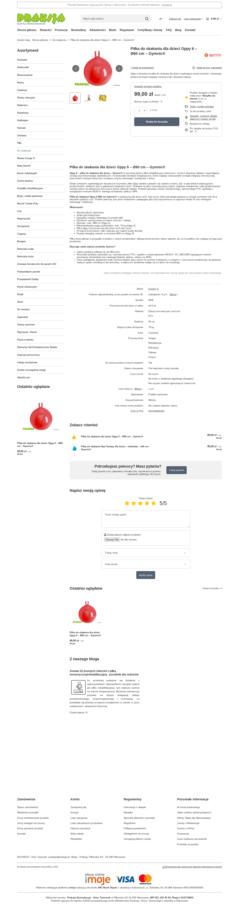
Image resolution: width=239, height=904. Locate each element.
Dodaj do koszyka (157, 121)
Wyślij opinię (146, 575)
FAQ (169, 30)
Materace (22, 105)
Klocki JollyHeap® (27, 173)
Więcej (173, 294)
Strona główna (26, 30)
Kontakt (190, 30)
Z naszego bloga (84, 659)
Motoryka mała (25, 248)
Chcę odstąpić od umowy (31, 823)
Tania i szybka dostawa (202, 106)
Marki (112, 30)
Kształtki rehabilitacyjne (30, 188)
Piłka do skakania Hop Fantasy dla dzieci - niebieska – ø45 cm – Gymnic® (115, 448)
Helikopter (22, 120)
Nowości (45, 30)
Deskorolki (23, 67)
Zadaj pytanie (176, 470)
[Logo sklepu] (41, 19)
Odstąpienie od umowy (136, 833)
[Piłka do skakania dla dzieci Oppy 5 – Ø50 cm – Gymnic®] (74, 436)
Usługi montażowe (27, 362)
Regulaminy (133, 799)
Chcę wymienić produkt (30, 828)
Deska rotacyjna (26, 97)
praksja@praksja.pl (59, 856)
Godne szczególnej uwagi (31, 369)
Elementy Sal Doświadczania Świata (37, 347)
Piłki (19, 143)
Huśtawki (22, 59)
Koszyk (74, 812)
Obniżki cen (23, 377)
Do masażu (23, 309)
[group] (97, 68)
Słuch (20, 301)
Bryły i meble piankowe (30, 196)
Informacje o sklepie (135, 807)
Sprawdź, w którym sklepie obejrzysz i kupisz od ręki (203, 117)
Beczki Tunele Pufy (27, 203)
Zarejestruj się (78, 807)
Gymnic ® (153, 289)
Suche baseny (25, 180)
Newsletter (76, 838)
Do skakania (59, 40)
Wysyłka (128, 812)
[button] (75, 68)
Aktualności (98, 30)
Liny (19, 211)
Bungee (21, 241)
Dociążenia (23, 226)
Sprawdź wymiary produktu (147, 86)
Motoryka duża (25, 256)
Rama (20, 82)
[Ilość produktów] (140, 110)
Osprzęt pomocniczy (28, 354)
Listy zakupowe (79, 817)
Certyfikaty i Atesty (150, 30)
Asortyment (27, 50)
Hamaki (21, 127)
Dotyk (20, 294)
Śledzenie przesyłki (27, 812)
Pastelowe (23, 112)
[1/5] (127, 503)
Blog (178, 30)
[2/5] (133, 503)
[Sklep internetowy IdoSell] (192, 867)
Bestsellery (78, 30)
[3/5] (140, 503)
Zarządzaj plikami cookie (137, 838)
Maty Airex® (23, 165)
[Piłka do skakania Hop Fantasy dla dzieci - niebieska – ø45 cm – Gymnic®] (74, 448)
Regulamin (127, 30)
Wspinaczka (23, 218)
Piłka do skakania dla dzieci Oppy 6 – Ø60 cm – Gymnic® (40, 444)
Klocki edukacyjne (27, 286)
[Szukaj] (147, 19)
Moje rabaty (77, 833)
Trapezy (21, 233)
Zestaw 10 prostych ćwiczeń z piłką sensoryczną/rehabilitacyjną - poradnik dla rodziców (104, 673)
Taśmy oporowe (26, 324)
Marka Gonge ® (26, 158)
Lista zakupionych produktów (87, 823)
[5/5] (153, 503)
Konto (75, 799)
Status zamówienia (27, 807)
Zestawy (21, 135)
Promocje (61, 30)
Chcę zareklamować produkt (33, 817)
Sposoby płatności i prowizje (139, 817)
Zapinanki (22, 317)
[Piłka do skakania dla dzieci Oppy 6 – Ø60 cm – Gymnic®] (40, 416)
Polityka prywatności (135, 828)
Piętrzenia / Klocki (27, 332)
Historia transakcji (80, 828)
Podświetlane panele (28, 271)
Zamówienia (26, 799)
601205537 (23, 856)
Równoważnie (25, 75)
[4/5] (147, 503)
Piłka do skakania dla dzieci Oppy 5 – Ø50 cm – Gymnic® (112, 436)
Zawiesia (22, 90)
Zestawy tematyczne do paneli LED (36, 264)
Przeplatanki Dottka (28, 279)
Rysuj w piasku (25, 339)
